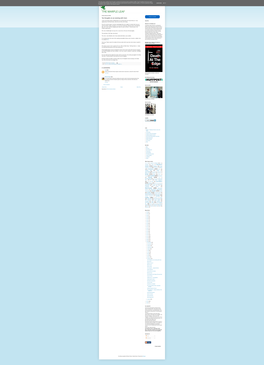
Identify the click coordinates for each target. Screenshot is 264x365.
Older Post (139, 87)
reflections (149, 198)
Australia (146, 164)
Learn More (159, 3)
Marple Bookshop (149, 137)
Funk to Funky (149, 275)
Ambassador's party (150, 279)
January (148, 299)
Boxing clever (149, 272)
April (148, 255)
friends (150, 177)
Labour (150, 183)
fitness (159, 174)
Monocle (147, 148)
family (146, 174)
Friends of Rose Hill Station (151, 133)
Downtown (159, 172)
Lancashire (147, 184)
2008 (147, 241)
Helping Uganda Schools (152, 288)
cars (159, 169)
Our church (148, 140)
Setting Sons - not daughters (152, 277)
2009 (147, 239)
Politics (147, 197)
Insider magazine (158, 179)
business (151, 169)
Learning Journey (155, 184)
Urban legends (150, 269)
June (148, 252)
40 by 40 (146, 163)
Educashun (149, 261)
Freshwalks (148, 132)
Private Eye (148, 151)
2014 (147, 231)
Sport (153, 201)
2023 (147, 216)
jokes (152, 181)
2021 (147, 220)
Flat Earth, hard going (151, 280)
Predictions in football (151, 283)
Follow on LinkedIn (152, 16)
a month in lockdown (154, 163)
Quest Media (148, 152)
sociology (147, 201)
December (149, 242)
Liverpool (147, 186)
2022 (147, 218)
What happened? (150, 297)
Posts (148, 335)
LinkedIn (153, 185)
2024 (147, 215)
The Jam (151, 203)
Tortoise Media (149, 155)
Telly (152, 202)
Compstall (154, 171)
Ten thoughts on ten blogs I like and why (154, 274)
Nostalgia (158, 195)
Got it (164, 3)
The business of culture (151, 271)
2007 (147, 301)
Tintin (155, 203)
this (108, 39)
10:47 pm (106, 73)
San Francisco (148, 200)
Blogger (144, 356)
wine (159, 206)
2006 (147, 302)
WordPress (147, 207)
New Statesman (149, 149)
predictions (156, 197)
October (148, 245)
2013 (147, 233)
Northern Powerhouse (149, 195)
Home (121, 87)
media (161, 190)
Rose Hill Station (157, 198)
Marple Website (149, 139)
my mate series (157, 192)
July (148, 250)
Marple (154, 191)
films (154, 174)
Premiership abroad (151, 292)
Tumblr (146, 204)
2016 (147, 228)
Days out (147, 172)
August (148, 248)
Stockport (158, 201)
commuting (147, 171)
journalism (159, 181)
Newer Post (104, 87)
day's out (159, 171)
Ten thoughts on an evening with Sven (154, 259)
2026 (147, 212)
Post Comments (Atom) (111, 89)
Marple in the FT (150, 263)
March (148, 256)
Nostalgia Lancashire (149, 196)
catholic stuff (148, 170)
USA (148, 206)
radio (161, 197)
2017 (147, 226)
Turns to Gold (149, 282)
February (149, 258)
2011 (147, 236)
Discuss (153, 172)
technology (147, 202)
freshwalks (160, 175)
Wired (147, 158)
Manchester (148, 188)
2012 (147, 234)
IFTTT (151, 179)
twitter (151, 204)
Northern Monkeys (158, 193)
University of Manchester (157, 204)
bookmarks (156, 167)
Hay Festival (155, 178)
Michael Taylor (107, 76)
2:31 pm (106, 82)
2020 (147, 221)
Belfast (153, 164)
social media (157, 200)
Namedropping (148, 193)
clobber (157, 170)
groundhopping (148, 178)
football (152, 175)
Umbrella (148, 156)
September (149, 247)
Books (161, 167)
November (149, 244)
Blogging (155, 166)
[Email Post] (117, 62)
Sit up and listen (150, 295)
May (148, 253)
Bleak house (149, 264)
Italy (148, 181)
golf (159, 177)
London (157, 186)
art (160, 163)
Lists (159, 185)
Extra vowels (149, 266)
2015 (147, 229)
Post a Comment (106, 84)
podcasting (158, 196)
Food (146, 175)
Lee (105, 70)
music (149, 192)
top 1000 (159, 203)
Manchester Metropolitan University (152, 136)
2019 (147, 223)
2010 (147, 237)
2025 (147, 213)
